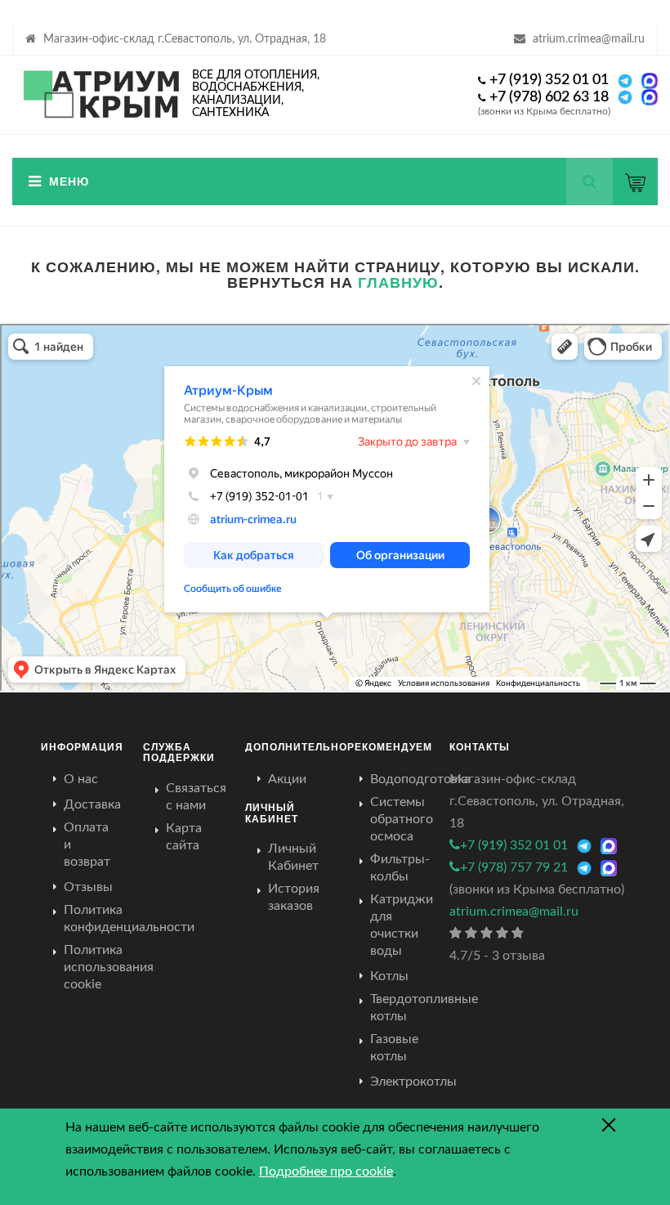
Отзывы (88, 887)
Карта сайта (184, 837)
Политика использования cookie (109, 967)
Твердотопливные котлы (424, 1007)
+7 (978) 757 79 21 (514, 867)
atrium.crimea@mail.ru (589, 39)
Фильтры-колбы (400, 868)
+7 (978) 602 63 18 (549, 97)
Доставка (92, 804)
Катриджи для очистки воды (401, 925)
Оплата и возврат (87, 844)
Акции (287, 779)
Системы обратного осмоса (401, 819)
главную (398, 282)
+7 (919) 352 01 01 (549, 80)
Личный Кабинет (293, 857)
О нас (81, 779)
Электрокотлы (413, 1081)
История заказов (293, 897)
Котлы (389, 976)
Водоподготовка (420, 779)
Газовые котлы (394, 1048)
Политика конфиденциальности (129, 918)
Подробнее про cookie (326, 1171)
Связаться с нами (196, 797)
